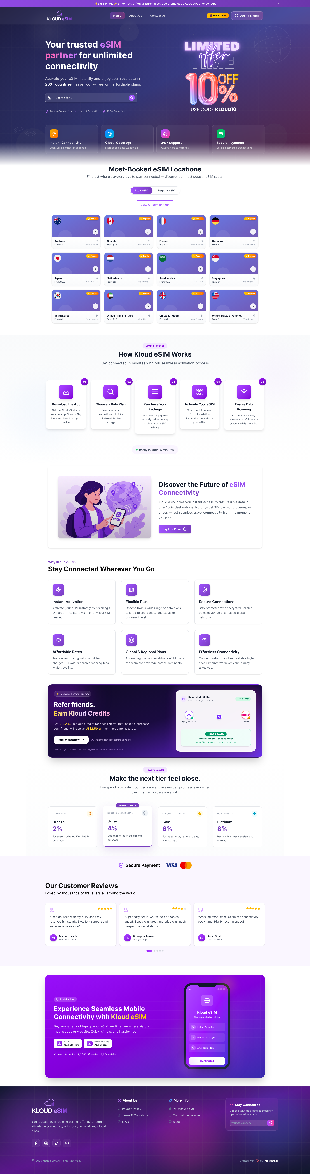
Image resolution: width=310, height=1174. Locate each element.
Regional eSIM (166, 190)
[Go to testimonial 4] (160, 951)
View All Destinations (155, 205)
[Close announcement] (278, 3)
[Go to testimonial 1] (149, 951)
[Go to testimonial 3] (157, 951)
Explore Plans (172, 529)
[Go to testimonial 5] (163, 951)
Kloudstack (271, 1160)
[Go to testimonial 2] (154, 951)
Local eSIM (141, 190)
